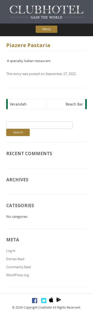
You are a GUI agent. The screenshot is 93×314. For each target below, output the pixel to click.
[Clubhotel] (46, 12)
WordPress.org (17, 275)
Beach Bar (74, 104)
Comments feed (18, 267)
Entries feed (15, 259)
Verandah (18, 104)
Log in (11, 250)
